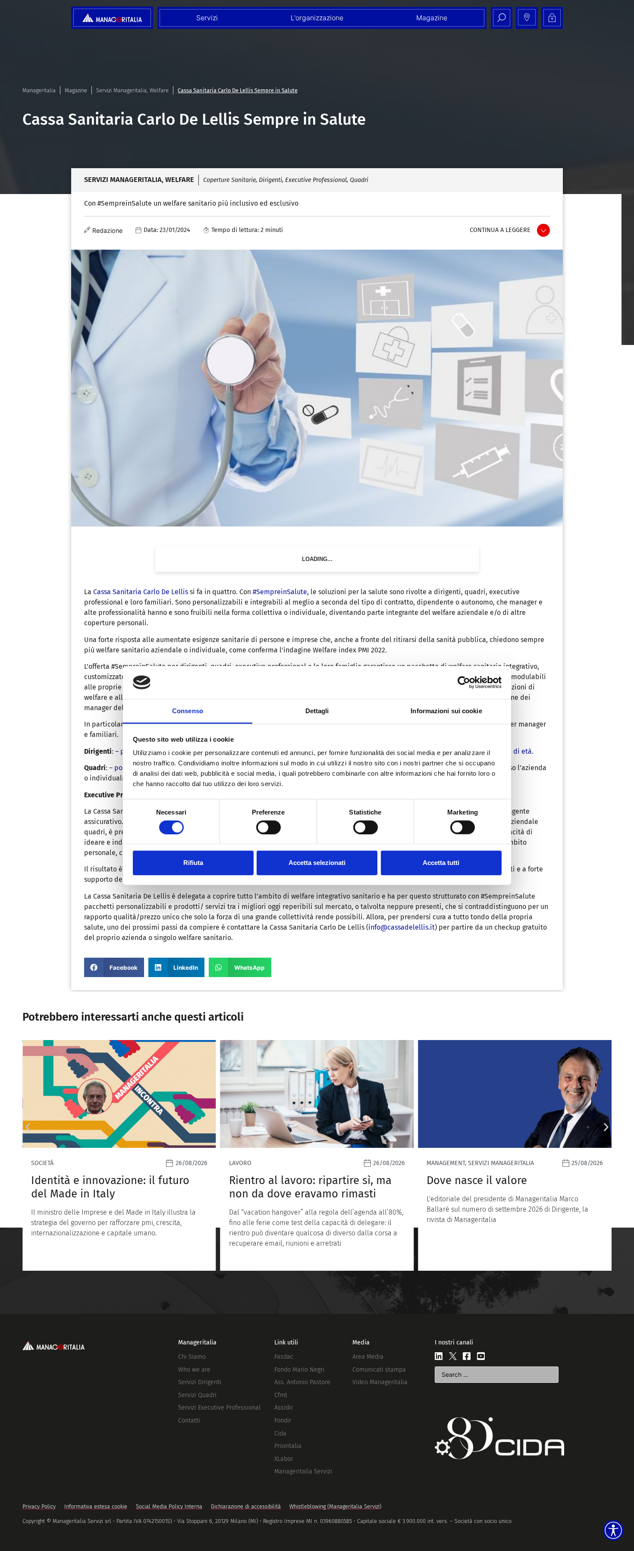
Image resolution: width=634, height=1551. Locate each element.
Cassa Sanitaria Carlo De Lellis (140, 592)
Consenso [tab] (187, 710)
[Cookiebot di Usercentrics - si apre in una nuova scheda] (464, 682)
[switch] (268, 827)
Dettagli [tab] (317, 710)
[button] (114, 967)
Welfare (159, 90)
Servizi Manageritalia (121, 90)
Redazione (107, 230)
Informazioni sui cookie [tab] (446, 710)
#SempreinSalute (280, 592)
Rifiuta (193, 862)
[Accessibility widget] (613, 1530)
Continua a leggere (500, 230)
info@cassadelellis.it (401, 927)
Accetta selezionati (317, 862)
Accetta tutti (441, 862)
